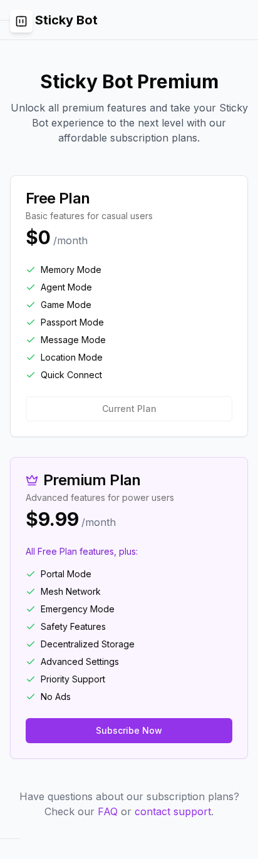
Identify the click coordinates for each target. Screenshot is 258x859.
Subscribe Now (129, 730)
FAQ (108, 811)
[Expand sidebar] (21, 21)
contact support (173, 811)
